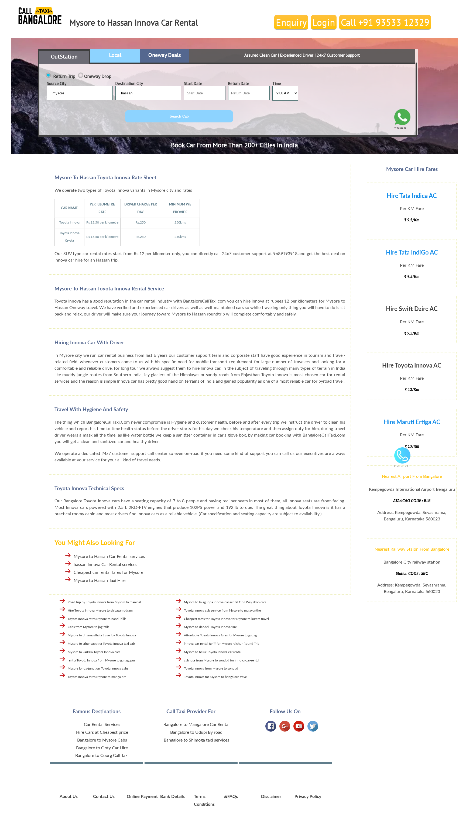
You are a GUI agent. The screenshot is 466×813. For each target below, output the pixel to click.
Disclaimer (271, 796)
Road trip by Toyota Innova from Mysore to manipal (104, 602)
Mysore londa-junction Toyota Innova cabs (98, 668)
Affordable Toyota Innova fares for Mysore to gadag (220, 635)
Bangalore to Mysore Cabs (102, 740)
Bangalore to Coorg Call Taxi (102, 755)
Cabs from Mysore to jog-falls (88, 627)
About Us (69, 796)
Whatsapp (400, 127)
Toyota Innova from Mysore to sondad (211, 668)
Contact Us (104, 796)
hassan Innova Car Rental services (105, 564)
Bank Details (172, 796)
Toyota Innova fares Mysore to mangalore (97, 676)
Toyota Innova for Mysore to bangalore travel (216, 676)
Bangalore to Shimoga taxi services (196, 740)
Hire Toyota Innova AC (411, 366)
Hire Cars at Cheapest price (102, 732)
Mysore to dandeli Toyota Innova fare (210, 627)
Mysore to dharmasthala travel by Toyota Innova (102, 635)
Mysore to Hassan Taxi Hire (99, 580)
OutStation (64, 56)
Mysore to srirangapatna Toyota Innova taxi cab (101, 643)
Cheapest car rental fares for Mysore (108, 572)
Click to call (401, 466)
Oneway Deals (164, 55)
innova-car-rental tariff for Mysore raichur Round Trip (221, 643)
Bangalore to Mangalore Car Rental (196, 724)
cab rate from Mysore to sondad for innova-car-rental (221, 660)
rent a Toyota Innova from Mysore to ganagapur (101, 660)
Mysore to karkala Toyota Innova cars (94, 652)
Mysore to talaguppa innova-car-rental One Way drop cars (225, 602)
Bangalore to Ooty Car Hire (102, 748)
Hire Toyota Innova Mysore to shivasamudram (100, 610)
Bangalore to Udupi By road (196, 732)
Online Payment (142, 796)
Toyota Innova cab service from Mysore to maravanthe (222, 610)
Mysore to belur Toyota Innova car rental (212, 652)
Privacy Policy (307, 796)
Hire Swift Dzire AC (412, 309)
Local (115, 55)
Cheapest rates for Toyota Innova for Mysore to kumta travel (226, 618)
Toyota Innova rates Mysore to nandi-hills (97, 618)
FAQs (232, 796)
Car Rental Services (102, 724)
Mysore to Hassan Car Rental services (109, 556)
